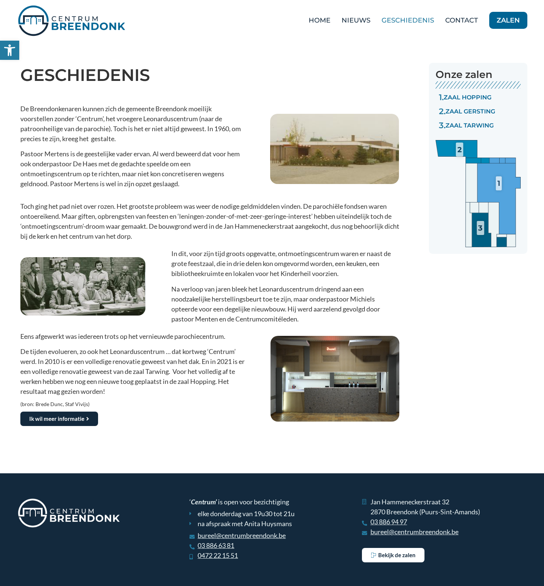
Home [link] (319, 20)
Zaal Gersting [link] (467, 111)
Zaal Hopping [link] (465, 97)
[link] (9, 50)
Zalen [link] (508, 20)
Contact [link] (461, 20)
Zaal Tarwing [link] (466, 125)
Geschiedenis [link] (408, 20)
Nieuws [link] (356, 20)
